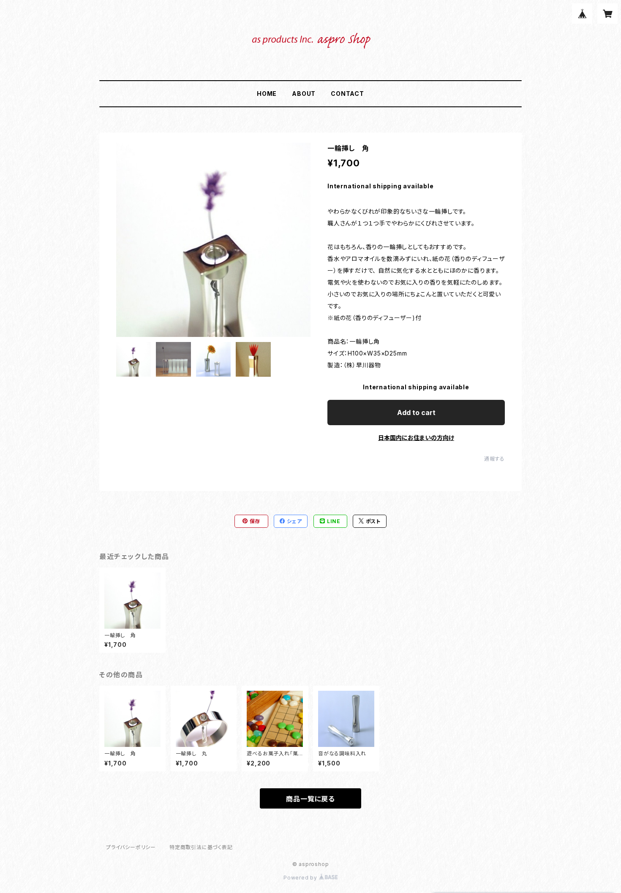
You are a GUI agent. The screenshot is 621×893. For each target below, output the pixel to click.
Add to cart (416, 412)
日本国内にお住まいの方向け (416, 437)
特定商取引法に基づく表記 (201, 847)
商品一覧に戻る (310, 799)
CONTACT (347, 93)
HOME (267, 93)
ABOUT (304, 93)
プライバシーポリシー (131, 847)
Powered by (301, 877)
